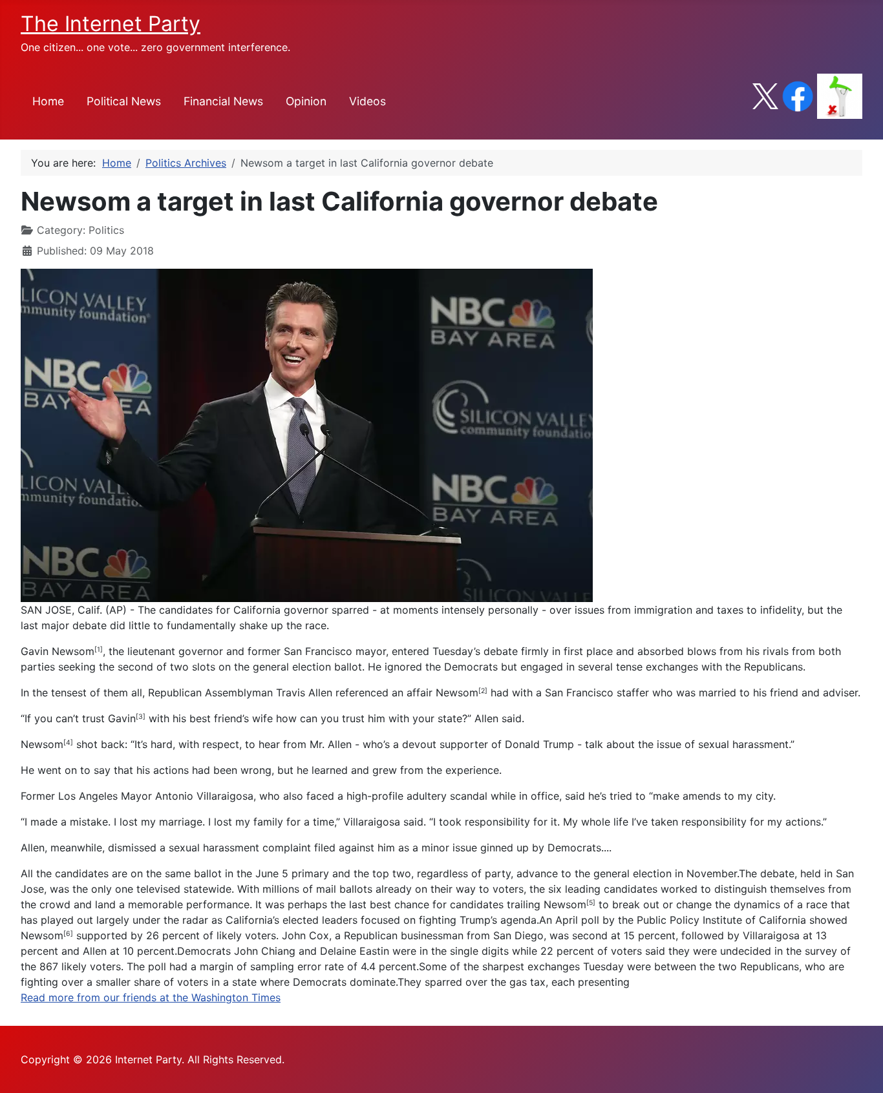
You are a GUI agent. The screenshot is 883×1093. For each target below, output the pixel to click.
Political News (124, 101)
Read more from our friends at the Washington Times (151, 997)
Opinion (306, 101)
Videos (367, 101)
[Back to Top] (860, 1069)
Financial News (223, 101)
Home (48, 101)
